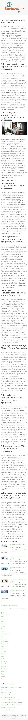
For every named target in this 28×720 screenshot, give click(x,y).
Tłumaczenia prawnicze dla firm (18, 608)
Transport (3, 664)
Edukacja (3, 626)
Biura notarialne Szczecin (7, 710)
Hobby (2, 629)
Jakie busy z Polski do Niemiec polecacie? (11, 705)
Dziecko (3, 624)
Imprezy (3, 631)
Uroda (2, 671)
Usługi (2, 674)
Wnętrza (3, 676)
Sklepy (2, 656)
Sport (2, 659)
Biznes (2, 616)
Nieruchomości (5, 641)
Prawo (2, 649)
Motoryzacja (4, 639)
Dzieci (2, 621)
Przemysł (3, 651)
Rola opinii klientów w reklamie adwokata (11, 702)
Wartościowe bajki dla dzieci (8, 695)
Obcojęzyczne (4, 644)
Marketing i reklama (6, 634)
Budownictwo (4, 619)
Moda (2, 636)
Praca (2, 646)
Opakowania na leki (6, 690)
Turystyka (3, 666)
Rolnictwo (3, 654)
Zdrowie (3, 679)
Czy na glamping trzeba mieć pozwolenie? (11, 687)
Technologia (4, 661)
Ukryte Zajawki (4, 669)
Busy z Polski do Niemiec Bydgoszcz (10, 700)
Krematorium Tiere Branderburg (9, 605)
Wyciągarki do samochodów (8, 707)
